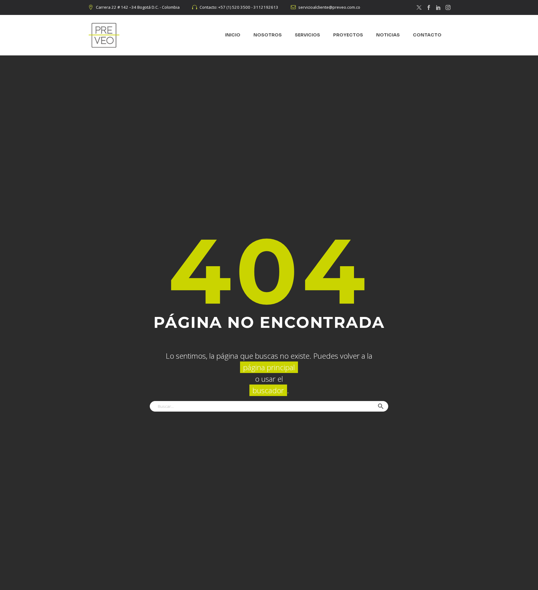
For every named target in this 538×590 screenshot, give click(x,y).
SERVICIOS (307, 35)
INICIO (232, 35)
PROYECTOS (348, 35)
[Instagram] (448, 7)
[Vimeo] (438, 7)
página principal (269, 367)
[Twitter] (419, 7)
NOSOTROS (267, 35)
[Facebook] (428, 7)
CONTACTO (427, 35)
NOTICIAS (388, 35)
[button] (381, 406)
